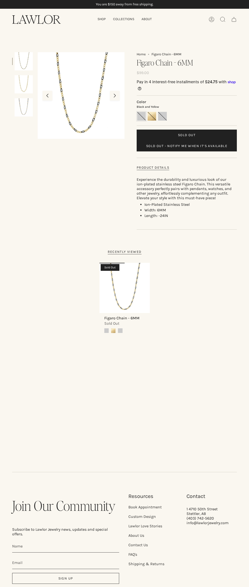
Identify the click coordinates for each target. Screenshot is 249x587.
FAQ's (132, 554)
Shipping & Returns (146, 564)
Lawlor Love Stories (145, 526)
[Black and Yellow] (106, 330)
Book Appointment (145, 507)
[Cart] (234, 19)
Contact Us (138, 545)
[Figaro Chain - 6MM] (124, 288)
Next (115, 95)
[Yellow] (113, 330)
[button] (101, 19)
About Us (136, 535)
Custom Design (142, 516)
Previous (47, 95)
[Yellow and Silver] (120, 330)
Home (141, 54)
